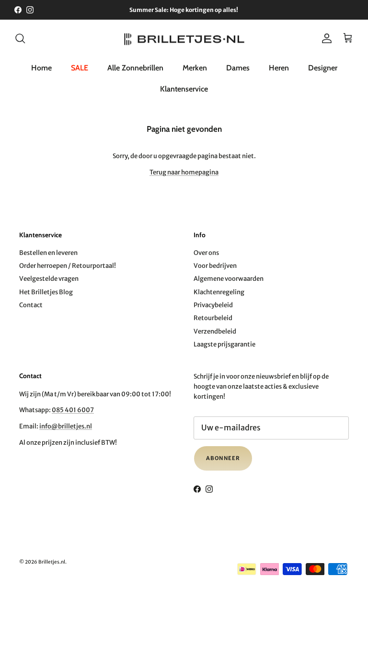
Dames (238, 67)
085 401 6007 (73, 410)
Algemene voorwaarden (229, 279)
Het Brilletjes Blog (46, 292)
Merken (195, 67)
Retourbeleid (213, 318)
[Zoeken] (20, 38)
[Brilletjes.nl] (184, 38)
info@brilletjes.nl (65, 426)
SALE (79, 67)
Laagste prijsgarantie (224, 344)
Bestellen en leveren (48, 253)
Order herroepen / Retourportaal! (67, 266)
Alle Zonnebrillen (135, 67)
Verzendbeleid (215, 331)
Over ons (206, 253)
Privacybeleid (213, 305)
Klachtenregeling (219, 292)
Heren (279, 67)
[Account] (325, 38)
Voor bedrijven (215, 266)
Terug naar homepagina (184, 172)
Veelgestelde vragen (49, 279)
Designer (322, 67)
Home (41, 67)
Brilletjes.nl (51, 562)
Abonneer (223, 458)
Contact (31, 305)
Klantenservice (184, 88)
